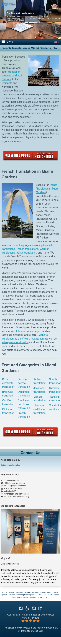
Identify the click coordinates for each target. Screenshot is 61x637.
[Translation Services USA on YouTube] (34, 609)
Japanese (42, 594)
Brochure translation (8, 393)
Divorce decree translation (24, 382)
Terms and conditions (28, 597)
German (16, 597)
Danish (56, 594)
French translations (27, 249)
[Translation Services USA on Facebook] (21, 609)
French (27, 594)
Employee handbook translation (24, 404)
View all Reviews (30, 617)
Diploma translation (8, 411)
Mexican (12, 594)
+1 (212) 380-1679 (40, 16)
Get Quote (30, 155)
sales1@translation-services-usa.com (46, 18)
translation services (21, 331)
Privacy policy (43, 597)
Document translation (24, 393)
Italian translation (26, 252)
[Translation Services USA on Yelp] (27, 609)
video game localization (15, 342)
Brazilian (19, 594)
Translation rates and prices (40, 592)
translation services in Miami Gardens (12, 75)
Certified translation (8, 402)
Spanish (4, 594)
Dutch (50, 594)
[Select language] (56, 42)
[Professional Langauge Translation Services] (7, 4)
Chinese (34, 594)
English (55, 592)
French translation (24, 414)
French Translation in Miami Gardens (47, 188)
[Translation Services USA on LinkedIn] (40, 609)
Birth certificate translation (8, 382)
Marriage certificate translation (39, 409)
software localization (32, 338)
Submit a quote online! (10, 464)
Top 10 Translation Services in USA (15, 592)
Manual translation (39, 398)
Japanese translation (39, 389)
